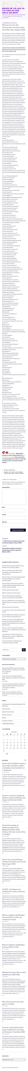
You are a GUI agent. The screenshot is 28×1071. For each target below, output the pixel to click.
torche (21, 473)
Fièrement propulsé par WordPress (10, 1067)
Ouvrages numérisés (7, 720)
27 (14, 748)
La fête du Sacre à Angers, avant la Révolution (13, 47)
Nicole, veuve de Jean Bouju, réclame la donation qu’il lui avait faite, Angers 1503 (14, 862)
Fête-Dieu (12, 472)
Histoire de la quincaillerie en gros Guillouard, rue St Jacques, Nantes (12, 572)
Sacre (17, 473)
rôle (13, 473)
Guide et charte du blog (12, 590)
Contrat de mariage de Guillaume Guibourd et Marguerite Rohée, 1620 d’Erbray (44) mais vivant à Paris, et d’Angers (13, 685)
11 (7, 742)
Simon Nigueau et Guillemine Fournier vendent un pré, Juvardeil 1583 (13, 602)
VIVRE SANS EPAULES (8, 723)
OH (16, 22)
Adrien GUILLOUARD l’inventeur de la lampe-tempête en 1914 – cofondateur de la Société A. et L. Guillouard (13, 669)
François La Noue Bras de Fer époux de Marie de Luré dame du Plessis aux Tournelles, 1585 (13, 1030)
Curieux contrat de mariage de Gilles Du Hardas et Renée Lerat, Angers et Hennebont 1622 (13, 578)
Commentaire (6, 487)
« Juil (7, 753)
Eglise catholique (9, 470)
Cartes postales (6, 709)
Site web (4, 522)
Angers (6, 472)
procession (7, 473)
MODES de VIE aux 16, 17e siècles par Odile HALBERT (13, 10)
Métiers (4, 717)
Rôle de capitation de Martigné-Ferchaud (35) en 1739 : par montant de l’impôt (13, 917)
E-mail (4, 514)
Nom (3, 507)
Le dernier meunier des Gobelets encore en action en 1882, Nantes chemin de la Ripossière (14, 629)
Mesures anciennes (7, 714)
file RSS (5, 760)
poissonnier (19, 472)
